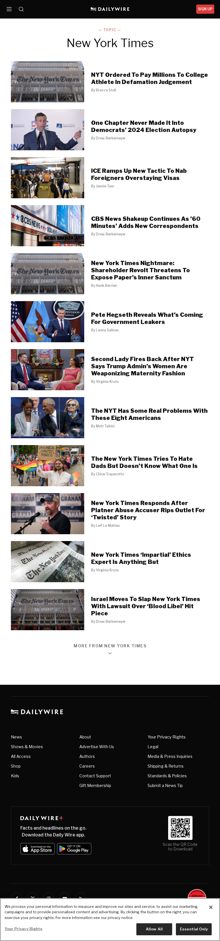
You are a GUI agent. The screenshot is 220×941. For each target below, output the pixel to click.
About (85, 736)
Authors (87, 756)
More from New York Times (110, 646)
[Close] (211, 907)
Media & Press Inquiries (170, 756)
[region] (110, 919)
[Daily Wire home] (110, 9)
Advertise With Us (96, 746)
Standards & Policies (167, 775)
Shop (16, 766)
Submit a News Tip (165, 785)
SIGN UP (205, 9)
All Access (21, 756)
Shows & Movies (27, 746)
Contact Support (95, 775)
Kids (15, 775)
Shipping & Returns (166, 766)
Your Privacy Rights (167, 737)
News (16, 736)
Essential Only (194, 929)
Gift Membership (95, 785)
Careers (87, 766)
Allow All (154, 929)
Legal (153, 746)
